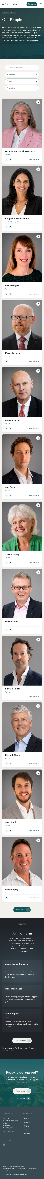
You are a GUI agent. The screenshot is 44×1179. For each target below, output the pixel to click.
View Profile (34, 159)
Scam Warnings (33, 1168)
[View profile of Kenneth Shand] (22, 734)
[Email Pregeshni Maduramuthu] (10, 226)
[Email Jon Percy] (10, 495)
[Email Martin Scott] (10, 630)
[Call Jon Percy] (6, 495)
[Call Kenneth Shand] (6, 763)
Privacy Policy (21, 1168)
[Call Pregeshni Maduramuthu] (6, 226)
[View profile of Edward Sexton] (22, 668)
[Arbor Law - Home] (9, 4)
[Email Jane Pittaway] (10, 562)
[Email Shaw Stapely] (6, 897)
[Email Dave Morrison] (6, 361)
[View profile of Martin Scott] (22, 601)
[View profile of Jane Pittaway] (22, 534)
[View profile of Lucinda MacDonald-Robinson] (22, 131)
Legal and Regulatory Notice (17, 1166)
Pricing (17, 1170)
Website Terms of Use (8, 1168)
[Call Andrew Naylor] (6, 428)
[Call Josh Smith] (6, 830)
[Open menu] (41, 4)
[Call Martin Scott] (6, 630)
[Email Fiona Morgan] (10, 294)
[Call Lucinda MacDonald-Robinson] (6, 159)
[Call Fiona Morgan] (6, 294)
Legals (4, 1166)
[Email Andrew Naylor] (10, 428)
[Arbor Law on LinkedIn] (4, 1144)
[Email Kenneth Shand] (10, 763)
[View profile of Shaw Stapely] (22, 869)
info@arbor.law (8, 1050)
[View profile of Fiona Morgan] (22, 265)
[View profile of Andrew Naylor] (22, 399)
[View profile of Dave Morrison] (22, 332)
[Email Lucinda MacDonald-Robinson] (10, 159)
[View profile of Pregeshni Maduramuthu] (22, 198)
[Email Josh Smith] (10, 830)
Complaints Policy (7, 1170)
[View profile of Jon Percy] (22, 466)
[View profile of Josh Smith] (22, 802)
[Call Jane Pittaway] (6, 562)
